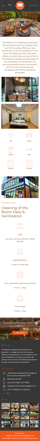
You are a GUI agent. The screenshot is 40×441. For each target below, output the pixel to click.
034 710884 (25, 382)
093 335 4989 (17, 379)
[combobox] (10, 5)
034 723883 (16, 382)
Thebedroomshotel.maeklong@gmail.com (21, 386)
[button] (3, 5)
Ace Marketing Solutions (29, 438)
